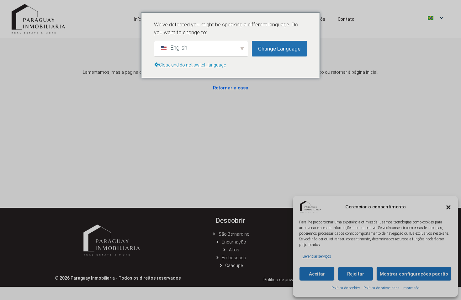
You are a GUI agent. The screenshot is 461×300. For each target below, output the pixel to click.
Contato (346, 19)
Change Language (279, 49)
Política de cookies (345, 288)
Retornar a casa (230, 88)
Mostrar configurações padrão (414, 274)
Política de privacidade (381, 288)
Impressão (410, 288)
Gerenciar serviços (316, 256)
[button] (448, 207)
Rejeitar (355, 274)
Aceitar (317, 274)
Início (139, 19)
